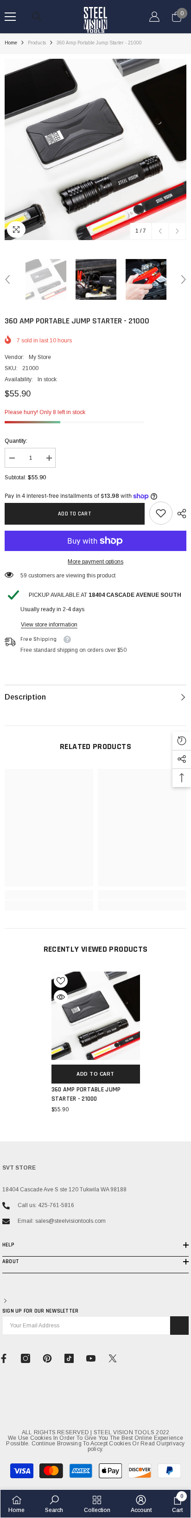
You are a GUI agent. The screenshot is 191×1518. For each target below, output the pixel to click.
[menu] (10, 16)
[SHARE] (179, 513)
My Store (40, 357)
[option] (95, 149)
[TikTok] (69, 1358)
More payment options (95, 561)
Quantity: (16, 441)
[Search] (36, 16)
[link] (160, 513)
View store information (49, 624)
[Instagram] (25, 1358)
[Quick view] (61, 997)
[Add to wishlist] (61, 981)
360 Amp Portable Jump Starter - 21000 (86, 1094)
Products (37, 42)
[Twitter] (112, 1358)
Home (11, 42)
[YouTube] (90, 1358)
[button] (160, 231)
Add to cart (74, 513)
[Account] (154, 17)
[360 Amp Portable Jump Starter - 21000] (95, 1016)
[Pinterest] (47, 1358)
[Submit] (179, 1325)
